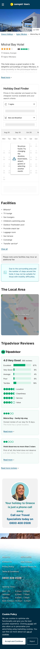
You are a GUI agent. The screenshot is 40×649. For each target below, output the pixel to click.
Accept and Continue (14, 641)
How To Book (26, 562)
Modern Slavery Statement (29, 567)
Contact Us (7, 562)
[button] (20, 20)
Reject (32, 641)
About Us (6, 557)
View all (4, 249)
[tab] (6, 132)
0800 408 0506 (20, 523)
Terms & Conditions (10, 571)
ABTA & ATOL (26, 557)
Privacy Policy (8, 567)
